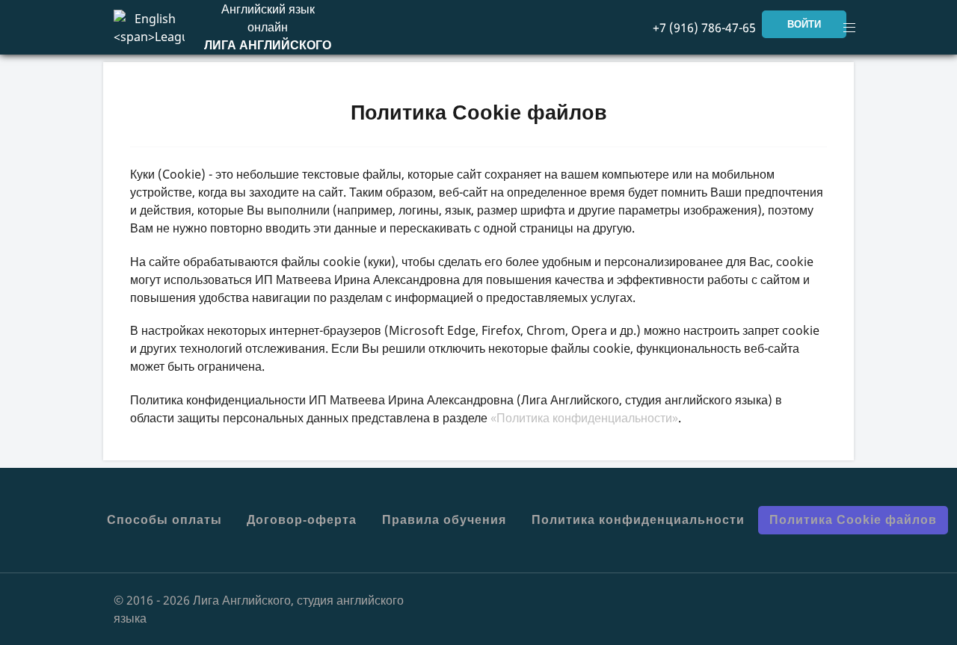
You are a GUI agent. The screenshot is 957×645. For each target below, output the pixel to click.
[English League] (149, 26)
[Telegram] (740, 599)
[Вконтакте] (717, 599)
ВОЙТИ (804, 24)
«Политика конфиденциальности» (584, 418)
